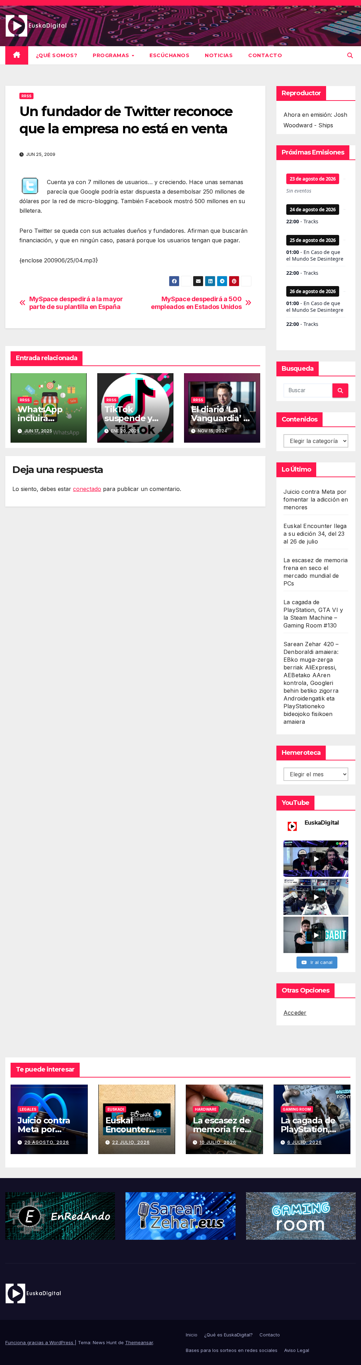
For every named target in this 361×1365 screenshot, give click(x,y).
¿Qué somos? (57, 55)
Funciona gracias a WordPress (40, 1342)
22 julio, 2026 (131, 1142)
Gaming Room (297, 1109)
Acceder (294, 1012)
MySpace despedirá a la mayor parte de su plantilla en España (76, 302)
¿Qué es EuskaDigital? (228, 1334)
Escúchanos (169, 55)
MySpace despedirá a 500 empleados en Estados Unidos (196, 302)
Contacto (265, 55)
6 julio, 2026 (304, 1142)
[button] (350, 55)
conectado (87, 488)
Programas (112, 55)
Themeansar (139, 1342)
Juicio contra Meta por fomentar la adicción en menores (315, 499)
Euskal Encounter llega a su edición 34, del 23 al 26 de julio (315, 533)
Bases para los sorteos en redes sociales (231, 1350)
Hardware (205, 1109)
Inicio (191, 1334)
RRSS (26, 96)
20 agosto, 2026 (46, 1142)
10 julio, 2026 (218, 1142)
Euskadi (116, 1109)
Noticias (219, 55)
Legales (28, 1109)
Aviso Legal (296, 1350)
